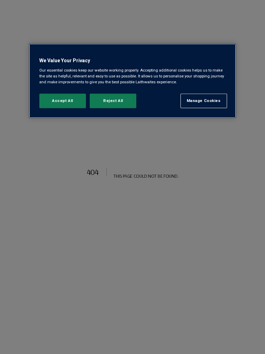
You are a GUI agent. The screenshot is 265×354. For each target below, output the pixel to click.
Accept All (62, 100)
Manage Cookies (204, 100)
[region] (132, 80)
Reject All (113, 100)
